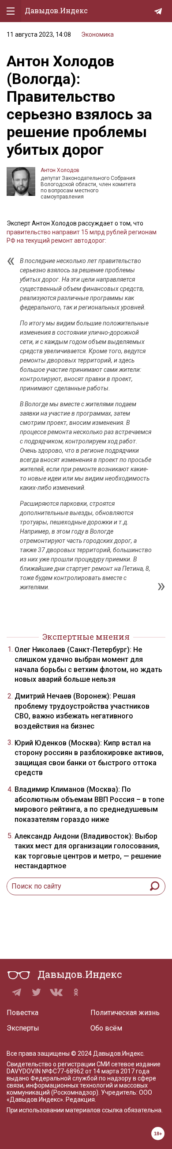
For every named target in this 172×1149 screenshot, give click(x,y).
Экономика (97, 34)
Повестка (22, 1012)
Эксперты (23, 1028)
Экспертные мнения (86, 636)
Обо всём (106, 1028)
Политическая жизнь (125, 1012)
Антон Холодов (60, 170)
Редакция (80, 1099)
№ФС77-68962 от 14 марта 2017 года (96, 1071)
